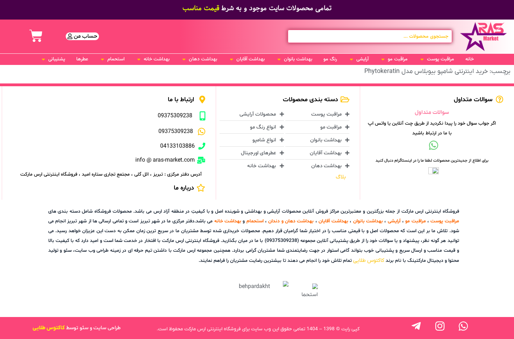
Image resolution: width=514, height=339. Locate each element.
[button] (436, 59)
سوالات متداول (432, 112)
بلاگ (341, 177)
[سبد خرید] (36, 36)
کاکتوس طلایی (368, 260)
